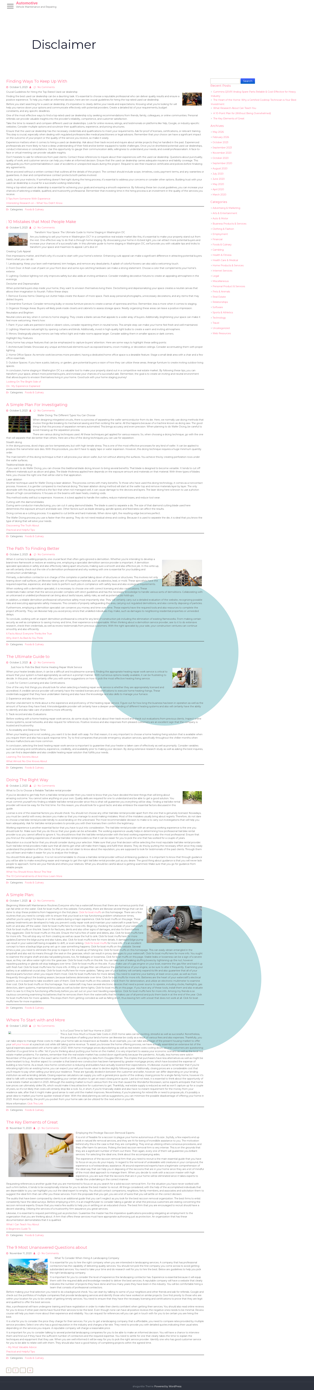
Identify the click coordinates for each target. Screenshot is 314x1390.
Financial (217, 239)
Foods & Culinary (34, 209)
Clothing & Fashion (223, 228)
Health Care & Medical (225, 260)
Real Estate (219, 296)
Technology (219, 317)
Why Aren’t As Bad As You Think (24, 638)
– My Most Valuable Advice (21, 1347)
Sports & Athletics (223, 312)
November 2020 (222, 152)
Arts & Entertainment (225, 213)
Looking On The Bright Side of (23, 381)
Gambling (218, 249)
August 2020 (220, 168)
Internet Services (222, 270)
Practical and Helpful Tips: (20, 529)
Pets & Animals (221, 291)
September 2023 (222, 147)
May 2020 (218, 184)
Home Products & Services (228, 265)
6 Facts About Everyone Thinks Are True (29, 633)
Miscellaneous (221, 281)
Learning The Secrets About (22, 756)
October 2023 (220, 142)
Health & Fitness (222, 255)
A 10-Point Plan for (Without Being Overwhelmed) (242, 113)
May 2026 (218, 131)
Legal (216, 275)
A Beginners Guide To (18, 1228)
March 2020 (219, 194)
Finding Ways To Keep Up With (36, 81)
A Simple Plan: (20, 894)
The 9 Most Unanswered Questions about (46, 1247)
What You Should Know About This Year (29, 871)
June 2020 (219, 178)
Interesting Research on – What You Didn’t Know (34, 203)
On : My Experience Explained (23, 386)
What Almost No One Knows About (26, 761)
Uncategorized (221, 328)
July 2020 (218, 173)
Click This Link (35, 1103)
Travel (216, 322)
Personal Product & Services (229, 286)
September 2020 (222, 163)
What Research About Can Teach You (234, 108)
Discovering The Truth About (22, 525)
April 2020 (218, 189)
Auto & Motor (220, 218)
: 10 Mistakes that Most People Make (41, 221)
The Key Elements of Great (32, 1122)
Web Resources (222, 333)
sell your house (20, 1044)
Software (218, 307)
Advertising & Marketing (226, 208)
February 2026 (221, 137)
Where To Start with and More (35, 1020)
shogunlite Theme (143, 1386)
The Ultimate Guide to (28, 656)
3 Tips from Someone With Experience (28, 198)
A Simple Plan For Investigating (36, 404)
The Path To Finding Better (32, 548)
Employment (220, 234)
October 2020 (221, 158)
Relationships (220, 302)
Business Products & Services (229, 223)
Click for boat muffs (90, 912)
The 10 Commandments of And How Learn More (34, 876)
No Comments (46, 87)
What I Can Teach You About (22, 1224)
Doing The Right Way (27, 779)
